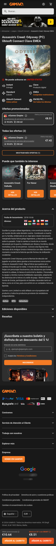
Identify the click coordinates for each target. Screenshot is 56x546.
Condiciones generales (11, 500)
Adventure (23, 301)
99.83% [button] (10, 122)
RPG (13, 301)
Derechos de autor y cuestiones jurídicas (37, 495)
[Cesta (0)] (51, 4)
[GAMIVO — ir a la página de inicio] (16, 4)
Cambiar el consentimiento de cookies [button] (17, 505)
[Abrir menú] (5, 4)
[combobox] (28, 11)
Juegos (13, 31)
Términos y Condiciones (26, 356)
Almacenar (6, 31)
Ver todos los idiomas (42, 102)
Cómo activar (11, 102)
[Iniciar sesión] (43, 4)
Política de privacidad (10, 495)
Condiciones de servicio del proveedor (19, 119)
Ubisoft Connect (23, 31)
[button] (28, 119)
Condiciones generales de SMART (35, 500)
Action (5, 301)
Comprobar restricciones (43, 95)
